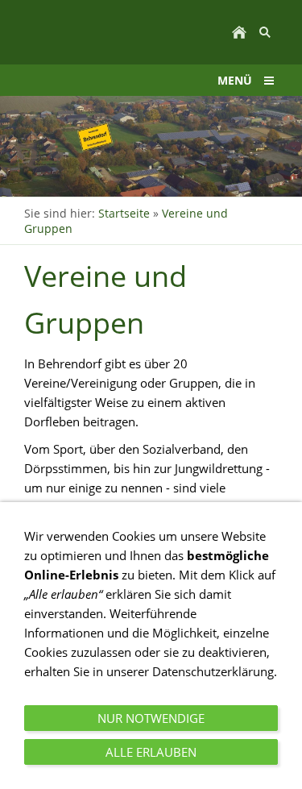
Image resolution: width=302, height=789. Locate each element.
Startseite (124, 213)
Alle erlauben (151, 752)
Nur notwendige (151, 718)
